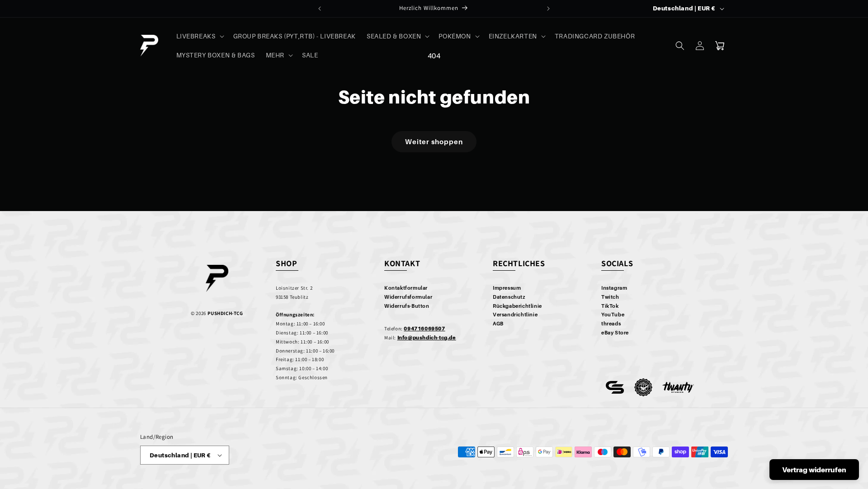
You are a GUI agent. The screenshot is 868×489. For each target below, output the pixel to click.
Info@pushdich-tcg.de (426, 337)
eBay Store (615, 332)
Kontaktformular (406, 288)
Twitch (610, 297)
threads (611, 323)
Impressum (507, 288)
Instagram (614, 288)
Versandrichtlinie (515, 314)
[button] (199, 36)
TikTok (610, 306)
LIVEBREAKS (196, 36)
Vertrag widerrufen (814, 469)
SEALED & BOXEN (394, 36)
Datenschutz (509, 297)
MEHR (275, 55)
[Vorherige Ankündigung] (320, 8)
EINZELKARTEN (513, 36)
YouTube (612, 314)
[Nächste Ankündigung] (548, 8)
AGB (498, 323)
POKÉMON (455, 36)
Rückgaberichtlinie (517, 306)
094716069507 (424, 328)
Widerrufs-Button (406, 306)
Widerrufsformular (408, 297)
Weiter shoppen (434, 141)
